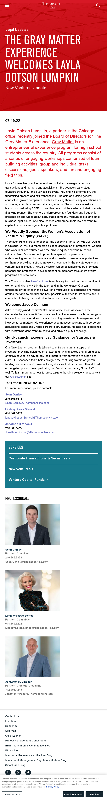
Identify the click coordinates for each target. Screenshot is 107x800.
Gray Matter (63, 141)
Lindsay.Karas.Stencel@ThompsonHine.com (32, 417)
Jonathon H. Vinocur (18, 681)
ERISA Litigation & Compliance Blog (27, 745)
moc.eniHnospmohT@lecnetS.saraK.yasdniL (32, 627)
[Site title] (51, 5)
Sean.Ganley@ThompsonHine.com (27, 402)
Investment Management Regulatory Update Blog (35, 760)
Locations (11, 721)
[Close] (102, 779)
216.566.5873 (13, 557)
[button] (7, 5)
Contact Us (12, 716)
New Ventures (39, 281)
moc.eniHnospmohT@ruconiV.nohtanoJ (29, 693)
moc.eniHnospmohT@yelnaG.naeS (26, 561)
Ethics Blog (12, 750)
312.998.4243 (13, 689)
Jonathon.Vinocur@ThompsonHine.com (29, 432)
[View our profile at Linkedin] (8, 772)
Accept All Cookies (73, 794)
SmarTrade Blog (15, 765)
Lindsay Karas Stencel (19, 615)
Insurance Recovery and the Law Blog (29, 755)
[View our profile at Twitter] (18, 772)
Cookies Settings (12, 794)
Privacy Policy (52, 787)
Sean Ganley (13, 549)
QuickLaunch (18, 376)
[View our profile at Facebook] (28, 772)
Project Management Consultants (26, 740)
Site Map (10, 730)
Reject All (94, 794)
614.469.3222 (13, 623)
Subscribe (11, 725)
